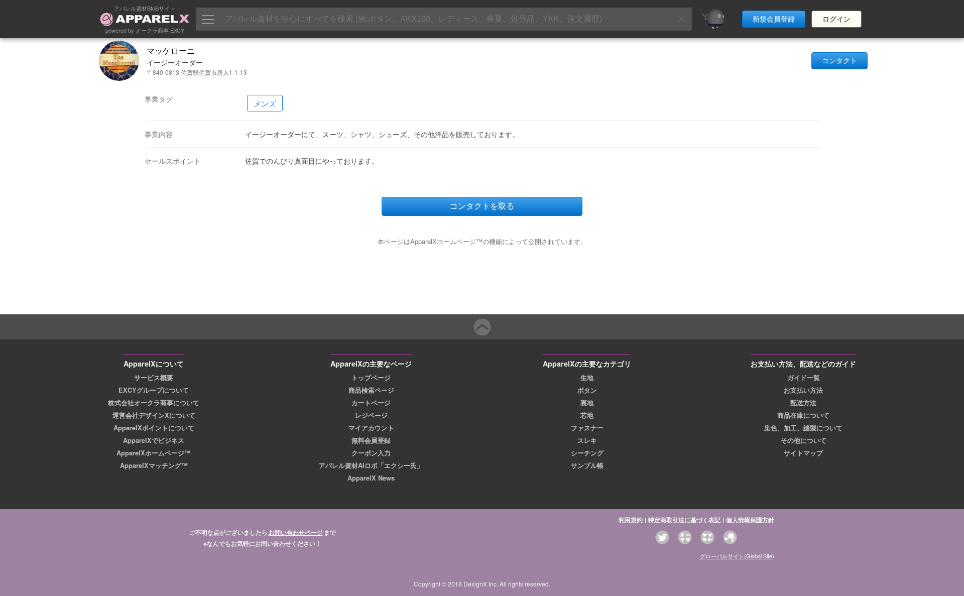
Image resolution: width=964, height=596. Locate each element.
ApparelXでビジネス (153, 440)
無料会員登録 (371, 440)
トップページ (371, 377)
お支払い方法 (803, 390)
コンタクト (839, 61)
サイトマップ (803, 452)
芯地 (586, 415)
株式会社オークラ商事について (153, 402)
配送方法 (803, 402)
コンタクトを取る (482, 206)
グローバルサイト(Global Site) (737, 556)
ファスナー (587, 427)
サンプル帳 (587, 465)
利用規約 (631, 519)
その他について (803, 440)
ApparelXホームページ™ (153, 452)
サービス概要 (153, 377)
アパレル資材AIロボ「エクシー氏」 (371, 465)
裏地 (586, 402)
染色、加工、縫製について (803, 427)
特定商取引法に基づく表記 (684, 519)
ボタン (587, 390)
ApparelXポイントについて (153, 427)
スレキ (587, 440)
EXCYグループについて (153, 390)
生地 (586, 377)
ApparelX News (371, 478)
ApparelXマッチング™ (154, 465)
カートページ (371, 402)
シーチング (587, 452)
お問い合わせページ (296, 532)
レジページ (371, 415)
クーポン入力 (371, 452)
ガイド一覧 (803, 377)
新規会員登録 (774, 19)
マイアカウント (371, 427)
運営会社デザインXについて (153, 415)
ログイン (836, 19)
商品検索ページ (371, 390)
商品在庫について (803, 415)
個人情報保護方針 (750, 519)
